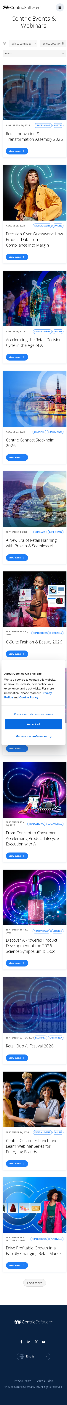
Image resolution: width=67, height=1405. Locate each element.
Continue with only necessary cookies (33, 714)
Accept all (33, 724)
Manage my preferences (31, 736)
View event (15, 151)
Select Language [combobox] (21, 43)
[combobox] (38, 1356)
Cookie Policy (29, 697)
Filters (8, 53)
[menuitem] (22, 1380)
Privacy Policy (22, 1380)
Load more (34, 1283)
